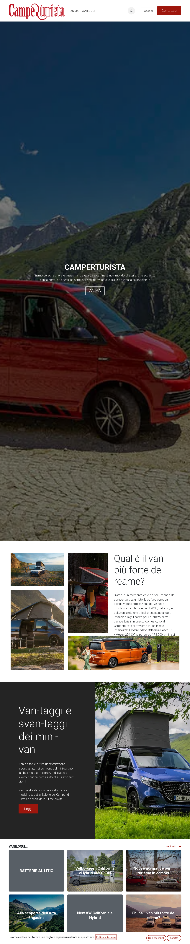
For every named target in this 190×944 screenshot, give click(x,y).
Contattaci (169, 11)
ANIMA (95, 290)
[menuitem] (74, 10)
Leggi (28, 809)
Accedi (148, 10)
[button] (131, 10)
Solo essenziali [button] (156, 938)
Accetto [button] (174, 938)
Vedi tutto (171, 846)
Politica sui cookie (106, 937)
